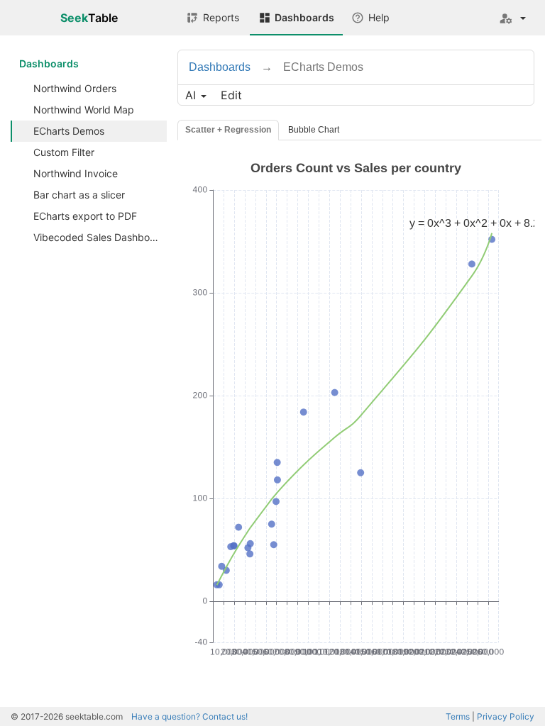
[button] (512, 18)
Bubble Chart (313, 130)
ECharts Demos (68, 131)
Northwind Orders (74, 88)
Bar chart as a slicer (79, 195)
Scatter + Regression (228, 130)
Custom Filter (63, 152)
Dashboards (49, 63)
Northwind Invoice (75, 173)
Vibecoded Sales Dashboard (99, 237)
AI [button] (192, 95)
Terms (458, 716)
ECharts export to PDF (85, 216)
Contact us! (189, 716)
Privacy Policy (505, 716)
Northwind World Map (83, 110)
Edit (231, 95)
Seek (89, 18)
